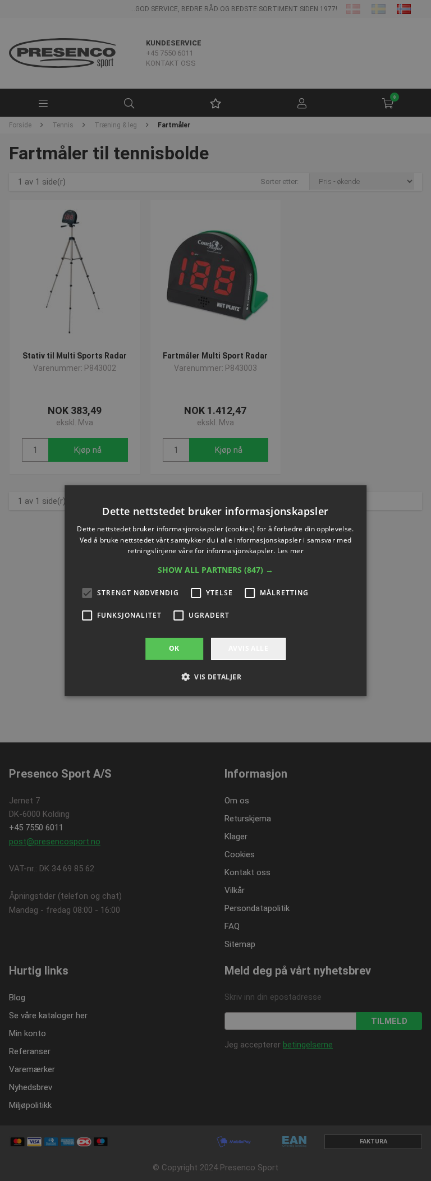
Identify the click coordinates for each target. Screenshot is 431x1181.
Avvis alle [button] (248, 648)
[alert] (215, 590)
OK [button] (174, 648)
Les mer (290, 550)
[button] (215, 570)
